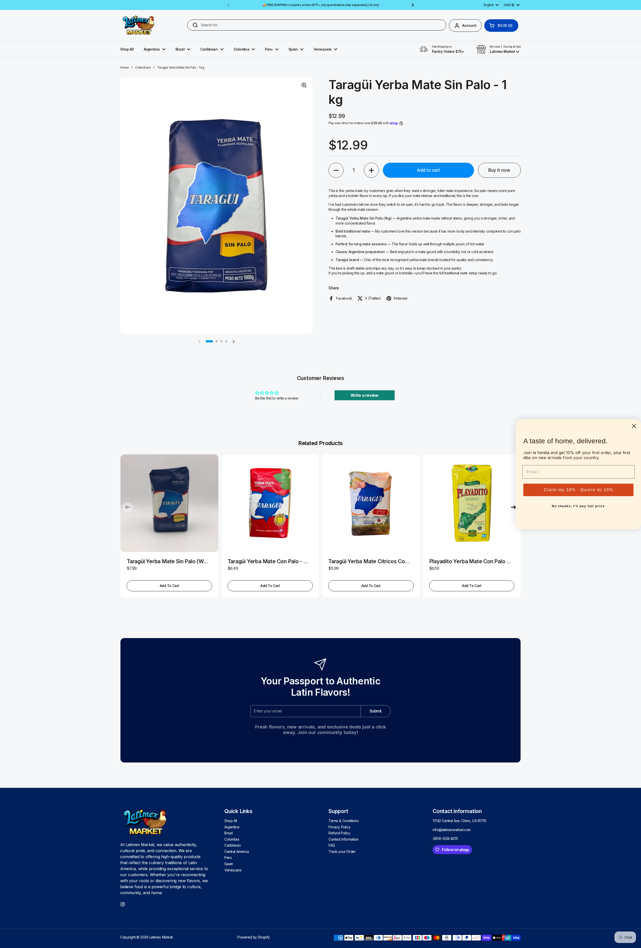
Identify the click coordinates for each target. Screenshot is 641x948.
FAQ (332, 845)
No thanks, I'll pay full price (578, 506)
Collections (143, 67)
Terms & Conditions (344, 821)
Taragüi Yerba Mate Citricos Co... (368, 561)
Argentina (231, 827)
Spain (228, 864)
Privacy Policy (339, 827)
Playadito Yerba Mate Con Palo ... (470, 561)
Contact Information (344, 839)
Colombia (231, 839)
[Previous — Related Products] (128, 507)
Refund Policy (339, 833)
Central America (236, 851)
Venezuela (232, 870)
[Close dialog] (633, 426)
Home (124, 67)
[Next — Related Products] (513, 507)
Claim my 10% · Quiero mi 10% (578, 490)
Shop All (230, 821)
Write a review (364, 395)
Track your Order (342, 851)
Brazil (228, 833)
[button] (501, 25)
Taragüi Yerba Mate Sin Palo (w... (167, 561)
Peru (228, 857)
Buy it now (499, 170)
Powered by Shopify (253, 937)
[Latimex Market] (138, 25)
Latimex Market (161, 937)
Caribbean (232, 845)
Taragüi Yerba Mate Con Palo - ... (268, 561)
